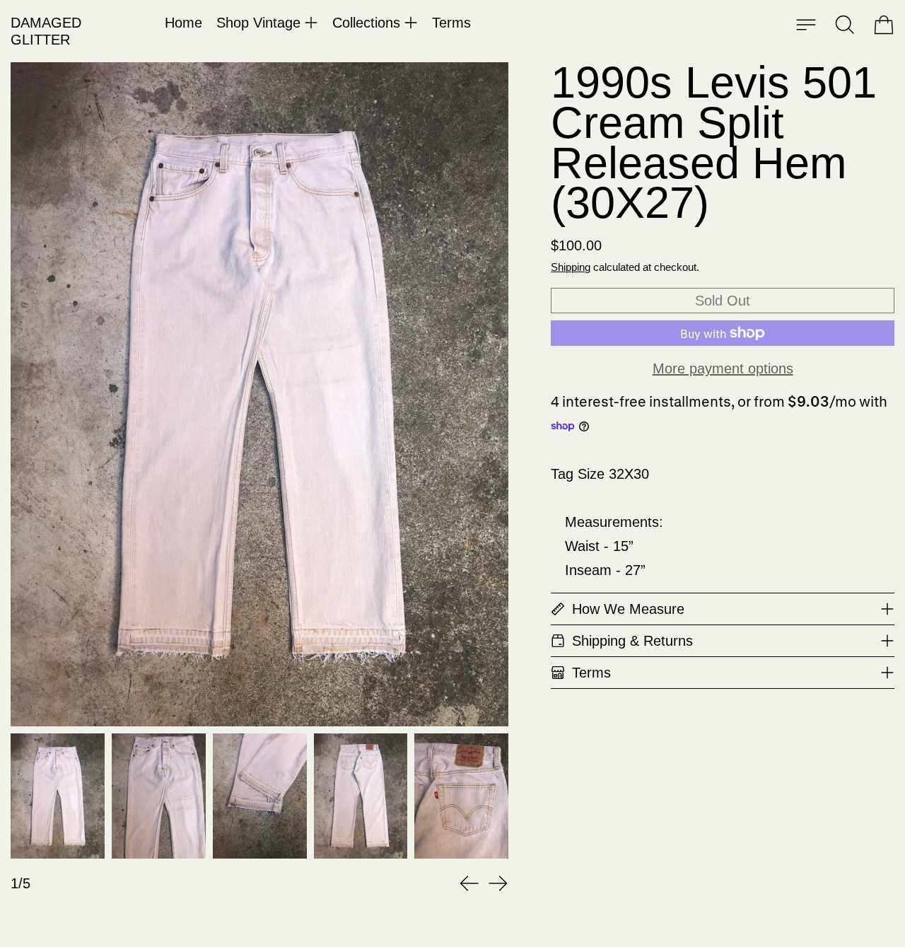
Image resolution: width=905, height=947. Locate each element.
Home (183, 22)
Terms (451, 22)
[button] (845, 24)
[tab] (58, 796)
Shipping (570, 267)
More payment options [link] (723, 368)
